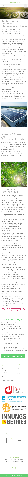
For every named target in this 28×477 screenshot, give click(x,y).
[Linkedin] (15, 468)
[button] (25, 5)
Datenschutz (5, 372)
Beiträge (4, 368)
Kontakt (4, 370)
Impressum (5, 375)
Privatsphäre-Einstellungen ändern (7, 379)
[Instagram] (12, 468)
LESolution (14, 457)
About (3, 377)
